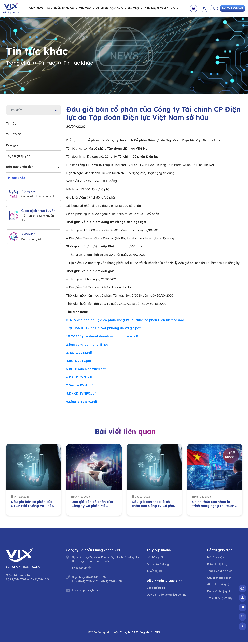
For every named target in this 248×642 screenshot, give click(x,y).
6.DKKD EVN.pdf (79, 377)
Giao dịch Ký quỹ (218, 584)
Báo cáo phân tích (19, 167)
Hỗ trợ (133, 8)
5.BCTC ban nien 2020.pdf (86, 369)
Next (244, 480)
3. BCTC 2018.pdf (79, 353)
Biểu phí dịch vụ (217, 564)
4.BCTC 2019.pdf (78, 361)
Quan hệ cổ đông (109, 8)
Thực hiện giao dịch (219, 571)
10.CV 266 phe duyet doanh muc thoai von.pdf (102, 336)
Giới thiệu (37, 8)
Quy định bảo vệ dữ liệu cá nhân (167, 594)
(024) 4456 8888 (96, 577)
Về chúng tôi (155, 557)
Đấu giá (12, 145)
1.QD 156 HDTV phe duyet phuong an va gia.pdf (103, 328)
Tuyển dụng (154, 571)
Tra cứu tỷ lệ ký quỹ (219, 598)
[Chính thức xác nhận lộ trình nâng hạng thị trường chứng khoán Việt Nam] (214, 467)
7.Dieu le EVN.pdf (79, 385)
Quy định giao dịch (219, 577)
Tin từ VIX (13, 134)
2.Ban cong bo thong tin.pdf (87, 344)
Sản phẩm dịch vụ (60, 8)
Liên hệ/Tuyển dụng (159, 8)
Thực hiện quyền (18, 156)
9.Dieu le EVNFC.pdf (81, 402)
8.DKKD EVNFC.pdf (81, 393)
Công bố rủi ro (156, 587)
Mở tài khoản (215, 557)
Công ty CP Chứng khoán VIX (140, 632)
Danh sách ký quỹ (218, 591)
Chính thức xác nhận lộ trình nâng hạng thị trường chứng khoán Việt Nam (214, 506)
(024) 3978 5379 (88, 581)
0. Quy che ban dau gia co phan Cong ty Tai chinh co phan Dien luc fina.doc (125, 320)
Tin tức (85, 8)
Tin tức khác (78, 63)
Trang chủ (18, 63)
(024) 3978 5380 (111, 581)
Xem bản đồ (79, 568)
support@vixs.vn (90, 590)
